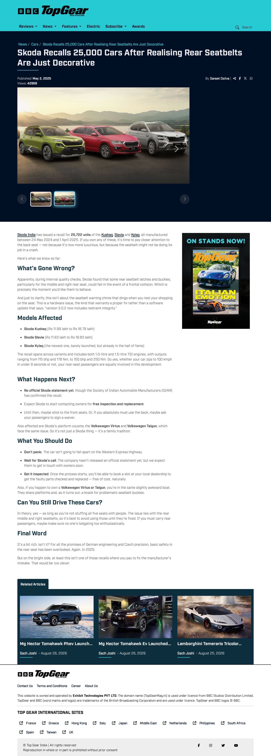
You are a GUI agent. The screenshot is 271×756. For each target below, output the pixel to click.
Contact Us (25, 685)
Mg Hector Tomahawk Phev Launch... (56, 643)
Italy (103, 723)
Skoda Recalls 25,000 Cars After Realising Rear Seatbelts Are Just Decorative (103, 44)
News (22, 44)
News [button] (48, 26)
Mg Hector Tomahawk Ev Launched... (135, 643)
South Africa (236, 723)
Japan (123, 723)
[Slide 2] (64, 198)
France (31, 723)
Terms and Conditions (52, 685)
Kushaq (107, 234)
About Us (91, 685)
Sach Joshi (28, 653)
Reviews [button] (26, 26)
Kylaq (135, 234)
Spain (30, 732)
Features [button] (70, 26)
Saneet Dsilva (219, 78)
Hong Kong (79, 723)
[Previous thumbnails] (22, 199)
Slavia (119, 234)
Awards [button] (138, 26)
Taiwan (51, 732)
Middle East (148, 723)
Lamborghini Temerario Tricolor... (209, 643)
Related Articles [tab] (33, 584)
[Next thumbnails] (184, 199)
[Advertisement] (221, 153)
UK (71, 732)
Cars (34, 44)
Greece (54, 723)
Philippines (207, 723)
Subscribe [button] (114, 26)
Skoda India (26, 234)
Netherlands (178, 723)
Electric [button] (93, 26)
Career (76, 685)
